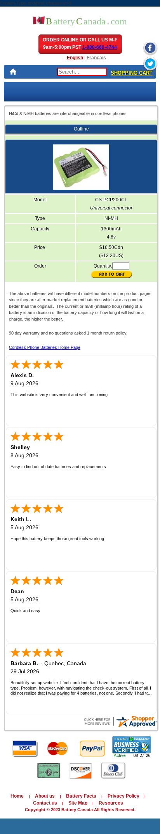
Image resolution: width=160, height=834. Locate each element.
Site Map (77, 803)
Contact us (45, 803)
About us (45, 796)
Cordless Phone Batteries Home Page (44, 347)
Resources (111, 803)
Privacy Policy (123, 796)
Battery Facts (81, 796)
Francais (96, 57)
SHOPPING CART (132, 73)
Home (17, 796)
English (75, 57)
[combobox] (82, 72)
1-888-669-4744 (99, 47)
